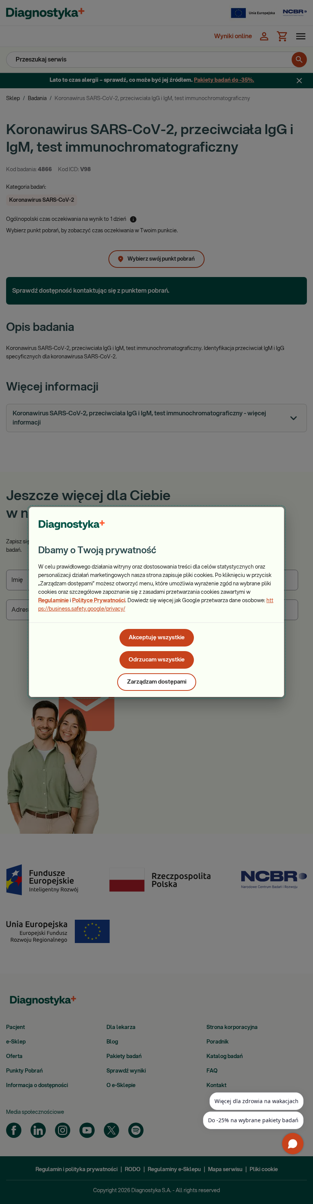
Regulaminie (53, 600)
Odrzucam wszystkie (157, 660)
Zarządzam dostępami (156, 682)
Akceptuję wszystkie (157, 637)
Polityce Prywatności (98, 600)
